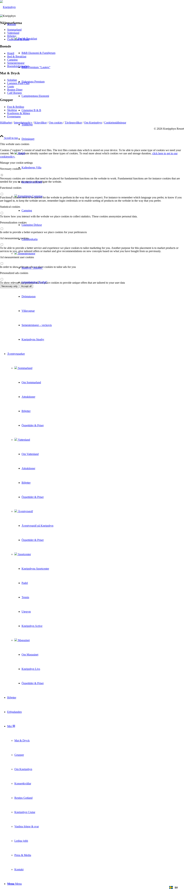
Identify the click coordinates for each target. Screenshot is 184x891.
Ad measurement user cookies (17, 257)
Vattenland (23, 439)
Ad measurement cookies (14, 238)
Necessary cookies (10, 168)
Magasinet (23, 640)
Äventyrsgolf (25, 511)
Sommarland (24, 368)
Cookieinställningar (115, 122)
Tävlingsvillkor (73, 122)
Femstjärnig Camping (29, 196)
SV (176, 887)
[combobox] (173, 887)
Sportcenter (24, 554)
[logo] (8, 7)
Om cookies (56, 122)
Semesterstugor (26, 253)
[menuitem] (31, 182)
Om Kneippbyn (93, 122)
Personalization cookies (13, 222)
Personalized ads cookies (14, 272)
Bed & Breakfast (27, 38)
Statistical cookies (10, 206)
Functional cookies (10, 187)
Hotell (21, 153)
